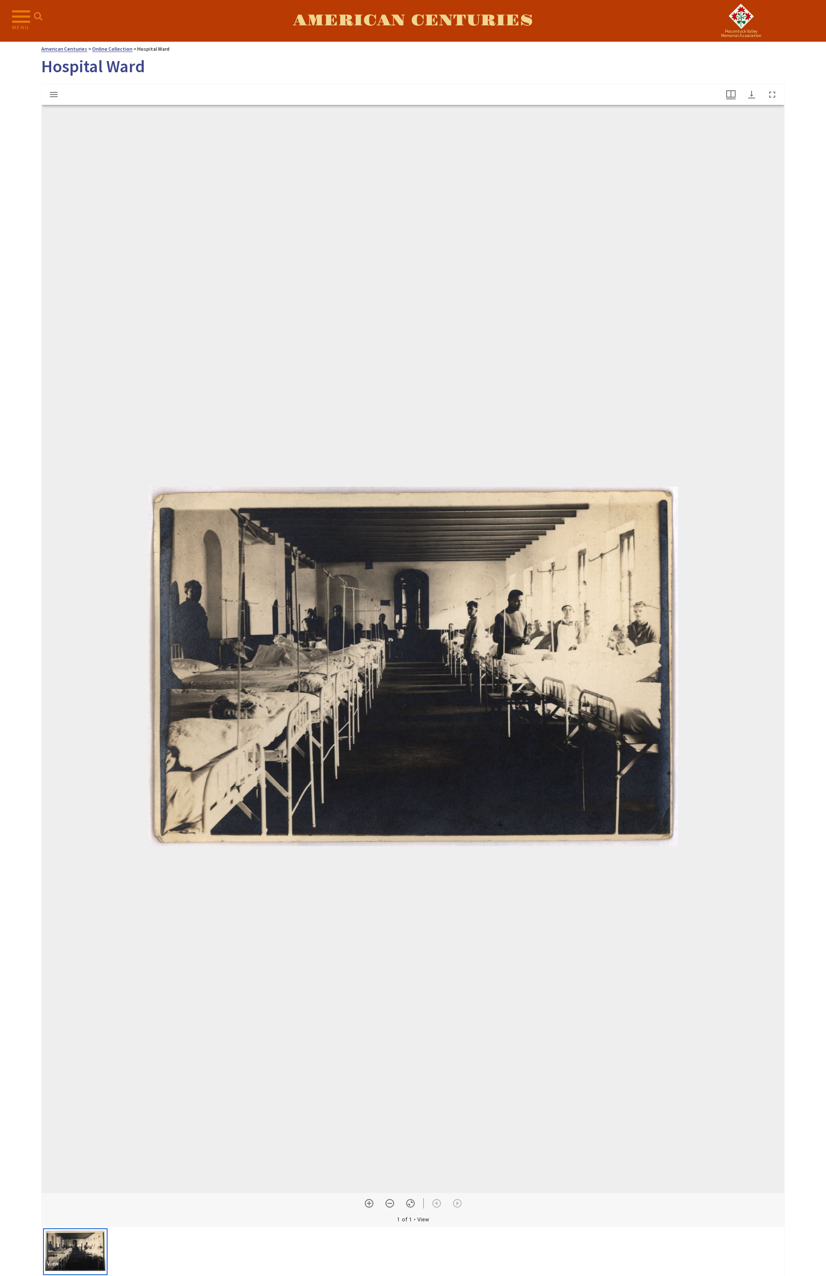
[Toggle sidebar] (53, 94)
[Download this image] (751, 94)
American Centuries (413, 21)
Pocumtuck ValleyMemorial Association (741, 33)
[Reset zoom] (410, 1203)
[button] (75, 1251)
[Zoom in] (369, 1203)
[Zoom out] (389, 1203)
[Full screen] (772, 94)
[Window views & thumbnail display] (731, 94)
